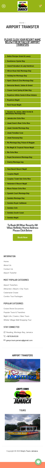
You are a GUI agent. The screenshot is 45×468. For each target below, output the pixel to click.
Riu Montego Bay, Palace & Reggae (21, 143)
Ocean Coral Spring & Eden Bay (19, 90)
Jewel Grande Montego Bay (18, 128)
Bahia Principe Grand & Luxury (18, 56)
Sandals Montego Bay (15, 198)
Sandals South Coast (15, 213)
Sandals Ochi (12, 208)
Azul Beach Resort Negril (17, 169)
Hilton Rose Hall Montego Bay (19, 71)
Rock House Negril (14, 105)
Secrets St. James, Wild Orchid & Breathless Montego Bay (19, 113)
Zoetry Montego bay (15, 162)
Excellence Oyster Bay (16, 61)
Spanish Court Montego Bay (18, 193)
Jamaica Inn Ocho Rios (16, 118)
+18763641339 (12, 336)
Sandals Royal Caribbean (17, 203)
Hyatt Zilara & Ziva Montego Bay (20, 81)
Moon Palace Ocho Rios (16, 189)
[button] (22, 56)
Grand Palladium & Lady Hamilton (20, 66)
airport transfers (22, 355)
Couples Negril (13, 174)
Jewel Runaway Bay (15, 138)
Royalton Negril (13, 100)
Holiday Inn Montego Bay (17, 76)
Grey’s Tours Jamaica (29, 451)
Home (21, 23)
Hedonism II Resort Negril (17, 184)
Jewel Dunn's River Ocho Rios (18, 123)
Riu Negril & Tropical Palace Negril (20, 148)
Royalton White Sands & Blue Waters (22, 95)
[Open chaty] (38, 462)
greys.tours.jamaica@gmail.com (19, 340)
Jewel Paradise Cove (15, 133)
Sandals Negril (12, 218)
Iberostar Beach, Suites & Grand (19, 85)
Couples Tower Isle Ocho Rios (19, 179)
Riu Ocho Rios (12, 152)
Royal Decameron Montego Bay (19, 157)
